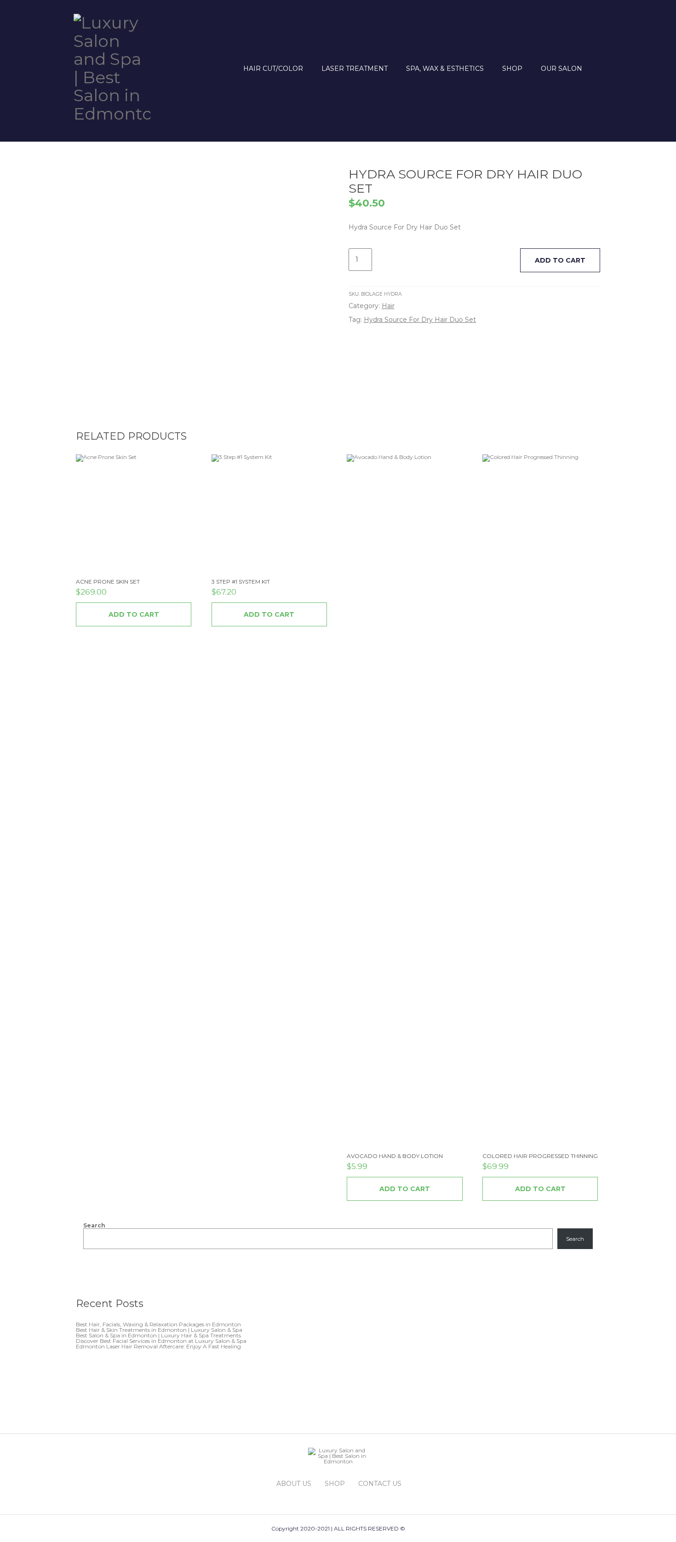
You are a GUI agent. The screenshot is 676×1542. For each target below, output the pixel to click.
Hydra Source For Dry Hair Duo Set (420, 319)
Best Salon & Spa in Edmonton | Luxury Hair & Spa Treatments (158, 1335)
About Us (293, 1483)
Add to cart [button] (134, 614)
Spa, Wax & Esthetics (445, 68)
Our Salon (561, 68)
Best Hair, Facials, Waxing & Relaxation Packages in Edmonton (158, 1324)
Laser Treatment (354, 68)
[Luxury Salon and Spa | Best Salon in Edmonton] (112, 67)
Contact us (379, 1483)
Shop (512, 68)
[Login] (596, 68)
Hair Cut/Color (273, 68)
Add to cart (560, 260)
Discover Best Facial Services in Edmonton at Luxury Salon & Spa (161, 1340)
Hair (388, 306)
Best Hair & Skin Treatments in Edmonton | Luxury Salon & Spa (159, 1329)
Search (94, 1225)
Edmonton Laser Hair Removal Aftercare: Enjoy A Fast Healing (158, 1346)
